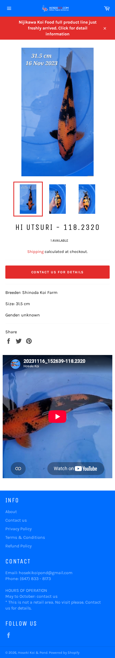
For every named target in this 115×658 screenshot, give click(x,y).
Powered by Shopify (64, 652)
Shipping (35, 251)
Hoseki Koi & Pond (33, 652)
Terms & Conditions (25, 537)
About (11, 511)
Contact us (16, 520)
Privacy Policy (18, 528)
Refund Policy (18, 545)
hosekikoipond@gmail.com (45, 572)
